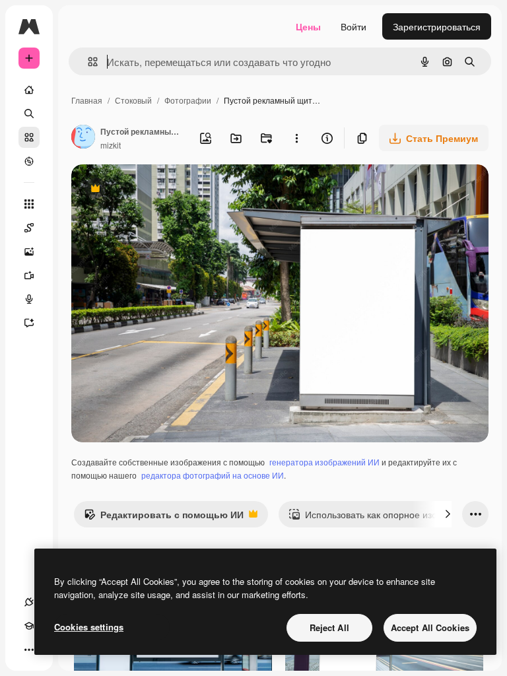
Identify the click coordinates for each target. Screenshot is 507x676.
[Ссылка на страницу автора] (83, 138)
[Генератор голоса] (29, 299)
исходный (159, 190)
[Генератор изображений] (29, 251)
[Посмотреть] (29, 161)
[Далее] (447, 514)
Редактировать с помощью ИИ (164, 517)
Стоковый (133, 100)
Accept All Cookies (430, 627)
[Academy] (29, 625)
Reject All (329, 627)
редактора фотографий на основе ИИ (212, 475)
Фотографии (187, 100)
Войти (353, 26)
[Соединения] (29, 602)
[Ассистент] (29, 322)
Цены (308, 26)
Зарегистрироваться (437, 26)
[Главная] (29, 89)
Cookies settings (88, 627)
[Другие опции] (296, 138)
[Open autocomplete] (87, 62)
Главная (86, 100)
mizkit (110, 145)
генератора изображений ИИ (324, 461)
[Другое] (29, 649)
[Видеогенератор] (29, 275)
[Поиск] (29, 113)
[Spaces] (29, 227)
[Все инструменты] (29, 204)
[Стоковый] (29, 137)
